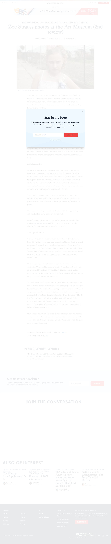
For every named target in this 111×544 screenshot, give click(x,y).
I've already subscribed (55, 139)
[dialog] (55, 272)
